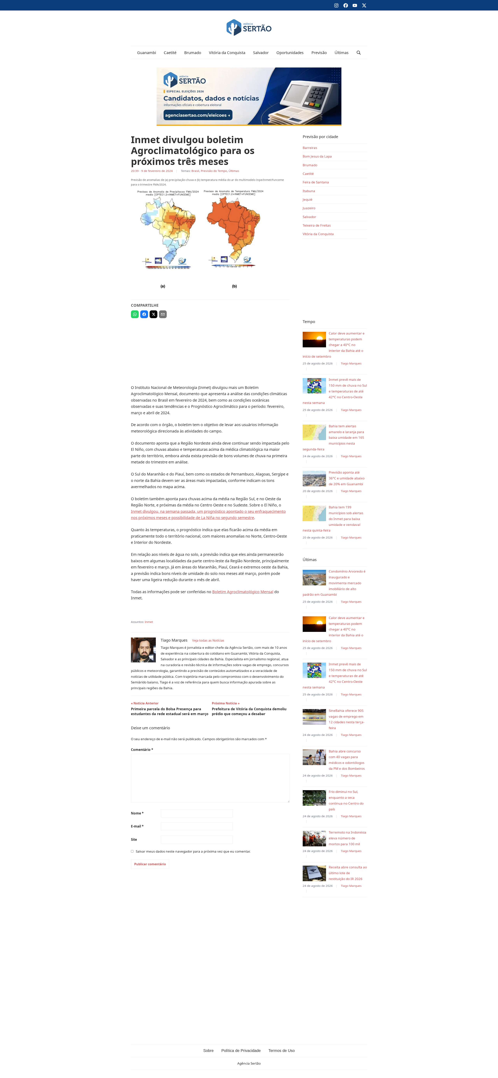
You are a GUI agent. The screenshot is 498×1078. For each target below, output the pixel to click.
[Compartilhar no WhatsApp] (135, 314)
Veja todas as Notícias (208, 640)
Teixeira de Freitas (317, 225)
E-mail (137, 826)
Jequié (307, 199)
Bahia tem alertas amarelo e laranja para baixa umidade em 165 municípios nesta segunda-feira (333, 437)
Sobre (208, 1050)
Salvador (261, 52)
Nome (137, 813)
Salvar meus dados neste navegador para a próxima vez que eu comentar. (193, 851)
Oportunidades (290, 52)
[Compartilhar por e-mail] (163, 314)
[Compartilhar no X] (153, 314)
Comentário (142, 749)
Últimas (342, 52)
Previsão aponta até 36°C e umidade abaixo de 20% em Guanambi (347, 478)
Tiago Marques (351, 363)
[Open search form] (358, 52)
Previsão (319, 52)
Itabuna (309, 191)
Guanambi (146, 52)
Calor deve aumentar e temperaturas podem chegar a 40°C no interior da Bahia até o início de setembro (334, 345)
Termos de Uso (281, 1050)
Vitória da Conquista (227, 52)
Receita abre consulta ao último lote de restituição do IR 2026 (348, 873)
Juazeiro (309, 208)
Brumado (192, 52)
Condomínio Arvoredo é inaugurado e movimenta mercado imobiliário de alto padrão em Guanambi (334, 583)
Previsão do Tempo (214, 171)
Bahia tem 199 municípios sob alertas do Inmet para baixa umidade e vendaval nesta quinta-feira (333, 518)
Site (134, 839)
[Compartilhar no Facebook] (144, 314)
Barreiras (310, 147)
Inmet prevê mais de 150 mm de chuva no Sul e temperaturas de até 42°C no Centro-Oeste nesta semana (335, 391)
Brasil (195, 171)
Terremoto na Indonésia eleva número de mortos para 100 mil (347, 838)
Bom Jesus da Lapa (317, 156)
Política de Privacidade (241, 1050)
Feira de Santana (316, 182)
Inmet (149, 622)
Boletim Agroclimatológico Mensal (242, 591)
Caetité (170, 52)
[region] (210, 349)
